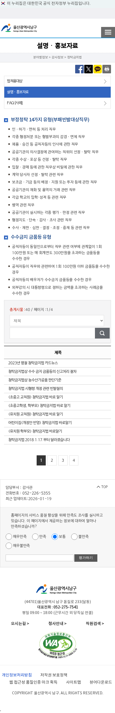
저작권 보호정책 (53, 675)
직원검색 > (95, 624)
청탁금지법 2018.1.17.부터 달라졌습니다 (39, 440)
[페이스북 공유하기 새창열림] (79, 69)
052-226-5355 (36, 493)
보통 (62, 536)
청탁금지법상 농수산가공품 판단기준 (34, 380)
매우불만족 (21, 545)
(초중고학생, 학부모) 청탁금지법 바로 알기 (39, 406)
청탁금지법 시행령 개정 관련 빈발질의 (35, 389)
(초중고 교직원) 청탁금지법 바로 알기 (35, 397)
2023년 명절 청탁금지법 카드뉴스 (33, 363)
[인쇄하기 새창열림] (106, 69)
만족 (42, 536)
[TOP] (102, 487)
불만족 (83, 536)
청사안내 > (57, 624)
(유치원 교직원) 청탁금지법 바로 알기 (35, 414)
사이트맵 (73, 682)
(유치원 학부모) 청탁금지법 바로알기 (35, 431)
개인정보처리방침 (17, 675)
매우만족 (19, 536)
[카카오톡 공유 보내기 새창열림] (97, 69)
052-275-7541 (65, 607)
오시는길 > (20, 624)
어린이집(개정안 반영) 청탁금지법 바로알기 (40, 423)
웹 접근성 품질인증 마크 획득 (33, 682)
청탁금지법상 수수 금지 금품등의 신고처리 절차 (42, 371)
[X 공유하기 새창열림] (88, 69)
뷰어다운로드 (101, 682)
